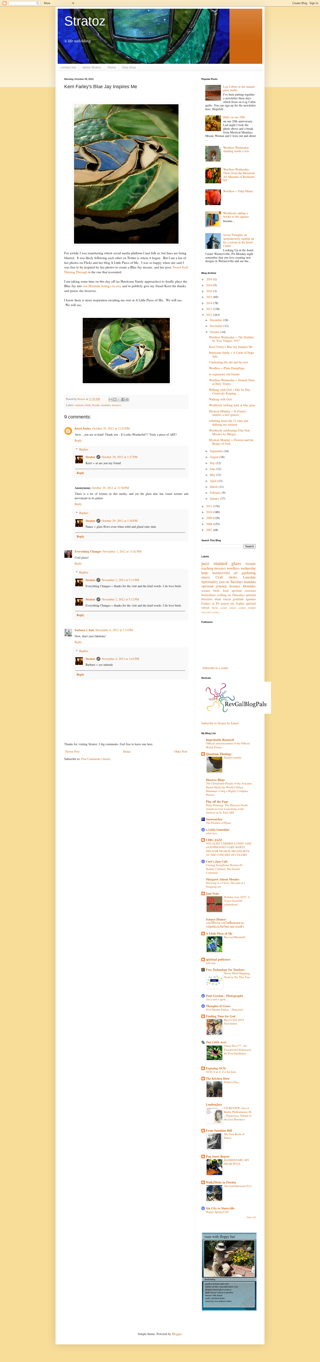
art (236, 572)
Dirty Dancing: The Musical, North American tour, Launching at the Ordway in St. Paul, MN (227, 809)
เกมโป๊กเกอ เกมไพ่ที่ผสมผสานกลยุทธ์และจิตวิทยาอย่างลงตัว (225, 925)
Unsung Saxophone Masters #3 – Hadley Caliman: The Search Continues (225, 869)
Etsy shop (129, 67)
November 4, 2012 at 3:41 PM (120, 659)
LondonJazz (214, 1104)
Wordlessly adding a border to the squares (236, 215)
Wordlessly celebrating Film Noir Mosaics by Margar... (229, 432)
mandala (106, 405)
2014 (209, 303)
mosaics (116, 405)
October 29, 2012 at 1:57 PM (119, 457)
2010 (209, 512)
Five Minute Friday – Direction (224, 1009)
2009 (209, 518)
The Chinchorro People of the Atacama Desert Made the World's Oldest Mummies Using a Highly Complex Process (229, 789)
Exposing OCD (216, 1068)
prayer (225, 603)
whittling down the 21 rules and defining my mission (228, 422)
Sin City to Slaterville (220, 1208)
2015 (209, 297)
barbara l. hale (84, 630)
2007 (209, 530)
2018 (209, 285)
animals (79, 405)
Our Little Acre (216, 1042)
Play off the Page (217, 801)
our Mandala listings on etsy (102, 286)
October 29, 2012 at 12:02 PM (111, 428)
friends (96, 405)
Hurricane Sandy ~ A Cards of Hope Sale (231, 354)
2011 (209, 506)
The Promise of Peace (218, 823)
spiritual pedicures (218, 959)
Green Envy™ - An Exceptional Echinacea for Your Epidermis (237, 1049)
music (205, 577)
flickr (215, 608)
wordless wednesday (241, 568)
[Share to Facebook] (123, 399)
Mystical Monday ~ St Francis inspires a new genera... (227, 413)
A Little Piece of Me (219, 933)
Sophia (240, 603)
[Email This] (110, 399)
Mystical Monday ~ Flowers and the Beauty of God (231, 442)
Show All (251, 1217)
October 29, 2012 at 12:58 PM (110, 488)
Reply (78, 440)
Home (112, 67)
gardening (249, 572)
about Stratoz (92, 67)
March (214, 487)
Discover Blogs (215, 779)
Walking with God (220, 399)
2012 (209, 315)
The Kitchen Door (218, 1078)
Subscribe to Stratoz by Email (219, 723)
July (213, 463)
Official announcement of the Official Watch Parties (228, 745)
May (213, 475)
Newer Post (72, 751)
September (217, 451)
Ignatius (251, 599)
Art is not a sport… (217, 999)
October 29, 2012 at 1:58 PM (119, 521)
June (213, 469)
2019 (209, 279)
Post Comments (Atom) (95, 759)
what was (211, 833)
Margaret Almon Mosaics (222, 879)
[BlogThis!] (115, 399)
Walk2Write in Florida (221, 1182)
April (213, 481)
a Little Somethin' (218, 829)
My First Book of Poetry (234, 1136)
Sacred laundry (233, 757)
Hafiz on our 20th (234, 117)
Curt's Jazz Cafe (217, 861)
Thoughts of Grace (218, 1006)
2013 (209, 309)
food (225, 590)
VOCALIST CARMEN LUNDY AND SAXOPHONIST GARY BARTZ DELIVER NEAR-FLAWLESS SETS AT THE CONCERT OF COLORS (228, 849)
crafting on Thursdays (231, 595)
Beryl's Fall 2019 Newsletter (234, 1021)
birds (88, 405)
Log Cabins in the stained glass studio (238, 88)
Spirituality (209, 581)
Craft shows (226, 577)
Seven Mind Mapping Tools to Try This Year (237, 975)
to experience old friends (224, 374)
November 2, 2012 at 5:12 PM (120, 599)
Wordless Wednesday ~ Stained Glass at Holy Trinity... (232, 382)
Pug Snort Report (217, 1156)
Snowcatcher (214, 819)
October (215, 332)
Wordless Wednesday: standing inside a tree (236, 149)
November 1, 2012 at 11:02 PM (122, 551)
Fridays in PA (210, 603)
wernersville (221, 572)
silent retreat (222, 599)
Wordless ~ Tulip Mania (238, 191)
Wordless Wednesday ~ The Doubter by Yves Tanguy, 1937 (231, 339)
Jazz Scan (212, 893)
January (215, 498)
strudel (252, 608)
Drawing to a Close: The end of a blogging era (225, 884)
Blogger (177, 1334)
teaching (207, 568)
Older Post (180, 751)
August (214, 457)
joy (232, 603)
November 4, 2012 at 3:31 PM (114, 630)
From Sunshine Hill (219, 1130)
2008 (209, 524)
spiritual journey (214, 585)
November (217, 326)
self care (211, 963)
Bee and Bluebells (235, 937)
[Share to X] (119, 399)
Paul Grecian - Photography (224, 995)
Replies (83, 449)
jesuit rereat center (233, 608)
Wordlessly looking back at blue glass (232, 405)
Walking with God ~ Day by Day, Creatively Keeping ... (230, 391)
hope (204, 572)
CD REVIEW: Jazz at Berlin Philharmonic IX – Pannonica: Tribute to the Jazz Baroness (238, 1113)
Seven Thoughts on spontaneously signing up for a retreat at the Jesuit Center (238, 240)
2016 (209, 291)
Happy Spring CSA (217, 1212)
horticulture (208, 595)
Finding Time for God (220, 1016)
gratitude (238, 599)
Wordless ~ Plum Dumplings (226, 368)
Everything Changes (88, 551)
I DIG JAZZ (214, 840)
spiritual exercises (244, 590)
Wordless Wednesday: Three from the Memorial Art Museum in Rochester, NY (239, 174)
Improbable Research (220, 739)
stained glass (227, 563)
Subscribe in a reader (215, 668)
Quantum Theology (219, 754)
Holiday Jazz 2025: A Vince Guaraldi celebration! (237, 901)
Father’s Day (231, 1082)
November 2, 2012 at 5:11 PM (120, 580)
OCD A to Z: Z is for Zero (221, 1072)
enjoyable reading (210, 612)
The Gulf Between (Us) (237, 1186)
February (216, 493)
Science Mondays (242, 585)
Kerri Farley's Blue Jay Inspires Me (231, 347)
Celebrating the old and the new (228, 362)
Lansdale (249, 577)
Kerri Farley (83, 428)
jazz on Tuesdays (231, 581)
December (216, 320)
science (205, 590)
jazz (205, 563)
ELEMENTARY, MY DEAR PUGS (236, 1162)
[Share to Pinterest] (127, 399)
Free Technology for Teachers (225, 969)
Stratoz (85, 21)
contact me (68, 67)
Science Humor (216, 919)
